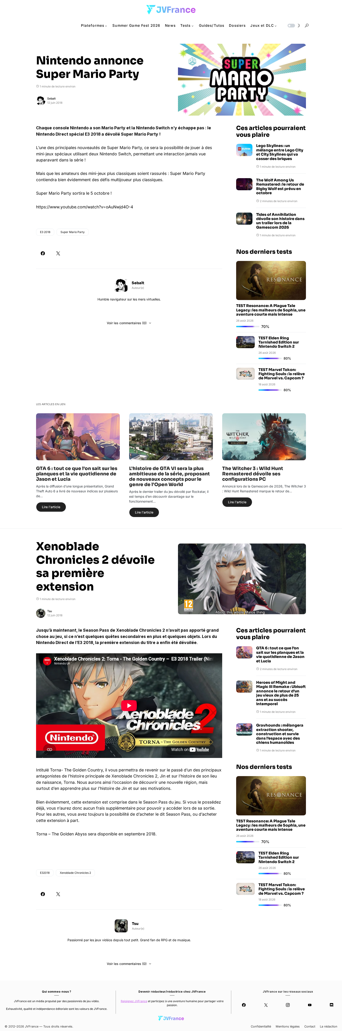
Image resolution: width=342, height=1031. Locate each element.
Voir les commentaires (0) (127, 323)
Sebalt (51, 98)
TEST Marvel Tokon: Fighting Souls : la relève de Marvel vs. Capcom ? (281, 374)
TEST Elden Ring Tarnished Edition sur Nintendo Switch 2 (278, 342)
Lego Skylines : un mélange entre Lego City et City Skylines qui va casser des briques (279, 152)
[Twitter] (266, 1005)
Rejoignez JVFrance (134, 1001)
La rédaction (328, 1026)
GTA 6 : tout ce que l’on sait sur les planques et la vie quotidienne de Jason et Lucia (76, 474)
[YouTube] (310, 1005)
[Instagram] (288, 1005)
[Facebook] (244, 1005)
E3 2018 (45, 232)
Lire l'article (51, 507)
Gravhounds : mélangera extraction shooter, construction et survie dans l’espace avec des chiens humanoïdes (279, 734)
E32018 (45, 872)
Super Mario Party (72, 232)
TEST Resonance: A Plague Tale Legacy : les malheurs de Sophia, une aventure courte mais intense (270, 310)
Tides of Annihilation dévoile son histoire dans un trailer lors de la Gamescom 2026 (280, 221)
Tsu (49, 611)
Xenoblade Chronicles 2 (75, 872)
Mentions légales (288, 1026)
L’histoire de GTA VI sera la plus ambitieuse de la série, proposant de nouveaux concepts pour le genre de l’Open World (169, 476)
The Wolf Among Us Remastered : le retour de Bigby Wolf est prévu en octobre (280, 186)
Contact (309, 1026)
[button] (293, 25)
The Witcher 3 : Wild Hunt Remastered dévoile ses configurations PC (252, 474)
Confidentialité (261, 1026)
